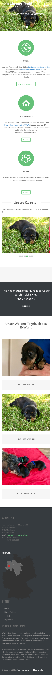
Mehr (26, 140)
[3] (25, 256)
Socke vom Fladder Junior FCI (32, 69)
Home (6, 608)
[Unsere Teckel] (26, 158)
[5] (30, 256)
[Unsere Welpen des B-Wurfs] (25, 235)
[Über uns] (26, 103)
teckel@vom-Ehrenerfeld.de (18, 535)
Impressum (8, 620)
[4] (27, 256)
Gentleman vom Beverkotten (39, 67)
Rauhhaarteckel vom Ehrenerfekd (30, 670)
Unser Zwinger (10, 612)
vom (17, 5)
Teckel (7, 616)
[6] (32, 256)
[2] (22, 256)
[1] (20, 256)
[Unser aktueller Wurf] (26, 48)
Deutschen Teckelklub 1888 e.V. (17, 125)
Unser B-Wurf (26, 84)
